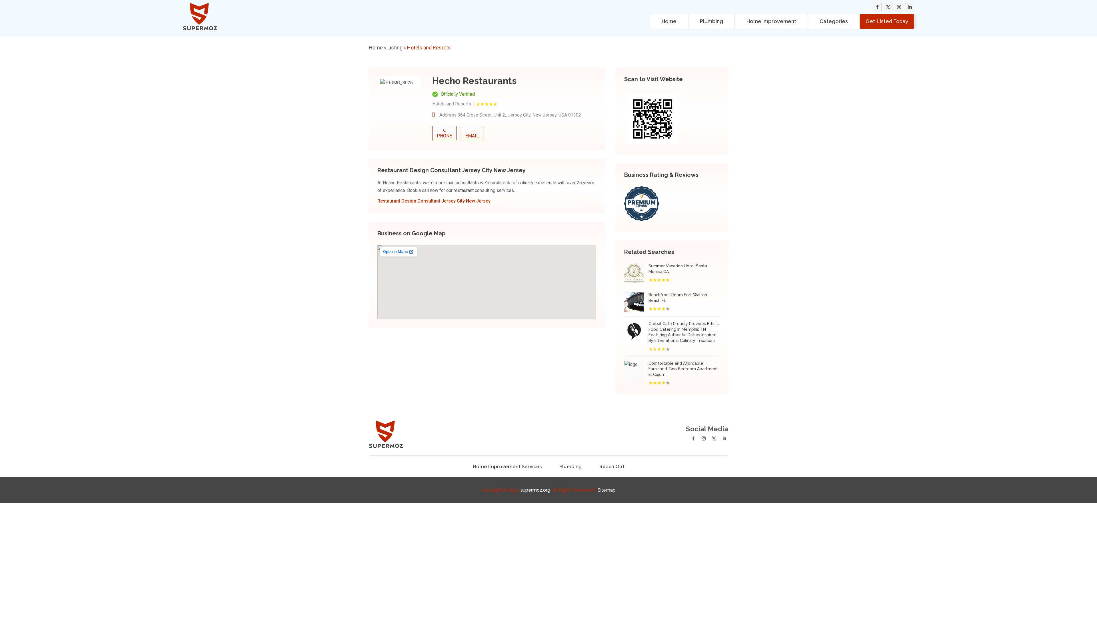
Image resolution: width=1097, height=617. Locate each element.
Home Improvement (771, 21)
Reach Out (611, 466)
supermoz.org (535, 490)
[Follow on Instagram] (899, 7)
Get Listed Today (887, 21)
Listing (395, 48)
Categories (834, 21)
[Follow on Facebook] (877, 7)
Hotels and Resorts (429, 48)
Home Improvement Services (507, 466)
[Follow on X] (888, 7)
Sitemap (607, 490)
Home (669, 21)
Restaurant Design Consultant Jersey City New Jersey (434, 201)
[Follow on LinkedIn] (910, 7)
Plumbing (711, 21)
